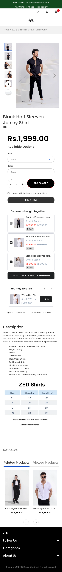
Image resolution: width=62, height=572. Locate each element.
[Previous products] (44, 289)
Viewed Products (46, 462)
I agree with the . (29, 193)
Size (10, 153)
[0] (55, 12)
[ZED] (31, 21)
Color (10, 165)
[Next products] (51, 289)
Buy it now (31, 200)
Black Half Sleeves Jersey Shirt (39, 217)
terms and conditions (36, 193)
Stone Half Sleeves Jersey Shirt (39, 255)
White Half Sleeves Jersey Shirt (39, 236)
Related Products (16, 462)
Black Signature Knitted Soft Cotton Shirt (25, 508)
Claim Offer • (31, 275)
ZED (5, 127)
